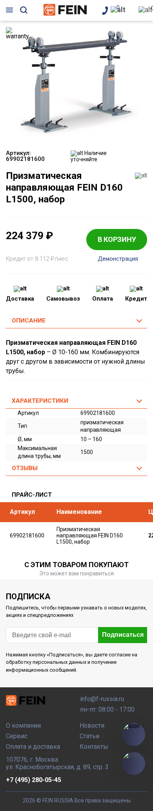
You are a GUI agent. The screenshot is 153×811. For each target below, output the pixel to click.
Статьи (89, 736)
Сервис (16, 736)
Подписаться (123, 634)
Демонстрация (118, 259)
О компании (23, 725)
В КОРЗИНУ (117, 239)
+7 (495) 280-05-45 (33, 780)
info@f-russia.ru (102, 699)
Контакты (94, 746)
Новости (92, 725)
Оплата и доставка (33, 746)
